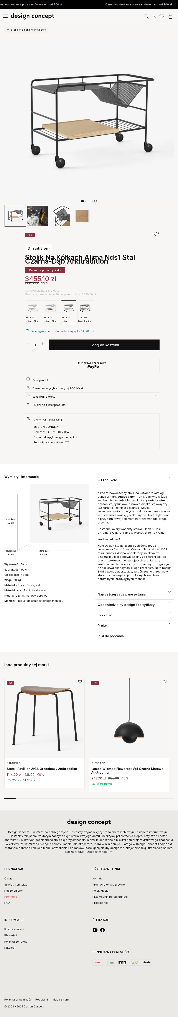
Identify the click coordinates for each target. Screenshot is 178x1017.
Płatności (10, 935)
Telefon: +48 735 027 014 (51, 432)
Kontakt (97, 878)
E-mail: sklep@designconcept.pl (55, 437)
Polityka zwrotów (15, 941)
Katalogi (9, 947)
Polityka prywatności (18, 999)
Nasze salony (13, 890)
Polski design (101, 890)
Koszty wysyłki (14, 929)
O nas (8, 878)
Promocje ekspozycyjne (108, 884)
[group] (44, 733)
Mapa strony (61, 999)
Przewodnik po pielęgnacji (110, 896)
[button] (82, 201)
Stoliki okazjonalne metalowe (28, 29)
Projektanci (100, 902)
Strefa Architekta (15, 884)
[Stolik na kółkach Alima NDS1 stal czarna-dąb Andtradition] (89, 120)
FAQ (7, 902)
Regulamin (42, 999)
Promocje (10, 896)
